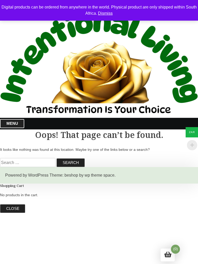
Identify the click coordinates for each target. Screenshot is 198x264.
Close (12, 208)
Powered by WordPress (26, 175)
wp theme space (99, 175)
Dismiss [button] (105, 13)
